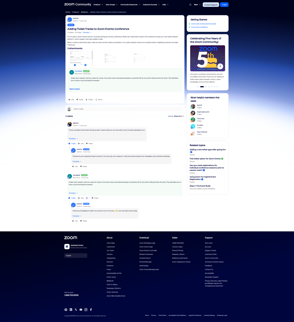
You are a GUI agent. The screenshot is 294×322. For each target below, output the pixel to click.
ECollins (200, 125)
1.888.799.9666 (71, 295)
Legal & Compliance (194, 315)
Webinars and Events (180, 258)
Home (67, 12)
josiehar (76, 18)
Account (208, 247)
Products (75, 12)
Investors (110, 266)
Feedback (208, 266)
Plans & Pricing (177, 250)
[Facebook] (90, 309)
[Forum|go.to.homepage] (77, 4)
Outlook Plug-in (145, 258)
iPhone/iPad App (145, 262)
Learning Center (211, 254)
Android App (143, 266)
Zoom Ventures (112, 292)
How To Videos (112, 284)
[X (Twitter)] (75, 309)
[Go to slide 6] (214, 87)
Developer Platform (114, 288)
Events (192, 155)
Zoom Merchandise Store (116, 296)
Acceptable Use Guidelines (177, 315)
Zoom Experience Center (181, 262)
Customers (111, 247)
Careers (110, 254)
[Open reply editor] (124, 109)
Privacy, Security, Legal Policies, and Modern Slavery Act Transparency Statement (216, 283)
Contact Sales (177, 247)
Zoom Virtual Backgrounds (149, 269)
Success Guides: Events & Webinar (202, 189)
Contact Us (209, 269)
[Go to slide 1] (198, 87)
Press (109, 269)
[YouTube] (80, 309)
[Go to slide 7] (217, 87)
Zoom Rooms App (146, 247)
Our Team (110, 250)
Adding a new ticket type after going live (208, 149)
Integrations (111, 258)
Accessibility (209, 273)
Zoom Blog (111, 243)
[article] (124, 133)
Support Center (210, 250)
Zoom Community (211, 258)
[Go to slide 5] (212, 87)
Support (209, 237)
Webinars (84, 12)
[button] (87, 32)
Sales (174, 237)
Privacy (153, 315)
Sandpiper (78, 71)
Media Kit (110, 281)
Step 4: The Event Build (200, 186)
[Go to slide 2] (201, 87)
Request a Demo (178, 254)
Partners (110, 262)
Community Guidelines (199, 27)
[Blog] (65, 309)
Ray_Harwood (202, 132)
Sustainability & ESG (114, 273)
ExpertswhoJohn (203, 112)
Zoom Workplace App (147, 243)
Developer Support (212, 277)
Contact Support (210, 5)
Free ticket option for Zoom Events (205, 159)
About (109, 237)
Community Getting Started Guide (203, 24)
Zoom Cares (111, 277)
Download (144, 237)
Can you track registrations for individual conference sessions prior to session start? (207, 167)
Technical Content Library (214, 262)
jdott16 (199, 105)
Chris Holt (200, 119)
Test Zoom (209, 243)
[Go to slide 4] (209, 87)
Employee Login (222, 315)
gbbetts (76, 123)
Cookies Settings (209, 315)
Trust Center (162, 315)
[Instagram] (85, 309)
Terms (147, 315)
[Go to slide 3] (205, 87)
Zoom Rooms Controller (148, 250)
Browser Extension (146, 254)
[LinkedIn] (70, 309)
